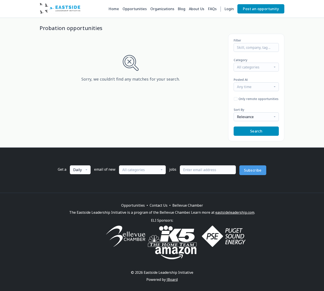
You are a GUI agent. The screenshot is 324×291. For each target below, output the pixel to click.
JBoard (172, 279)
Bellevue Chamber (187, 205)
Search (256, 131)
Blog (181, 8)
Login (229, 8)
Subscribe (253, 170)
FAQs (212, 8)
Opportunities (135, 8)
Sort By (239, 110)
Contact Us (159, 205)
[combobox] (256, 67)
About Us (196, 8)
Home (113, 8)
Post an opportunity (261, 8)
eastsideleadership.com (234, 212)
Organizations (162, 8)
